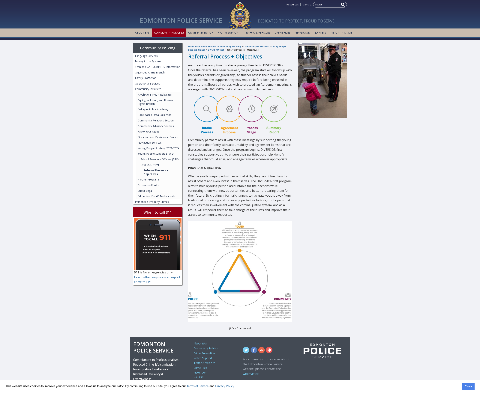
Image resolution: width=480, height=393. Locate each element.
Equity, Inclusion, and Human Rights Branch (155, 102)
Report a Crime (341, 32)
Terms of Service (198, 386)
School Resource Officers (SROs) (160, 159)
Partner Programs (149, 179)
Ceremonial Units (148, 185)
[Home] (240, 15)
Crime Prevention (201, 32)
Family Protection (145, 78)
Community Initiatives (256, 46)
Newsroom (302, 32)
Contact (307, 4)
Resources (292, 4)
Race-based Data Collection (155, 115)
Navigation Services (150, 142)
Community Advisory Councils (156, 126)
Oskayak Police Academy (153, 109)
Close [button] (468, 386)
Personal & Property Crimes (152, 202)
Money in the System (148, 61)
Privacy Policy (224, 386)
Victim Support (229, 32)
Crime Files (282, 32)
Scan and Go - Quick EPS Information (157, 67)
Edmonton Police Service (202, 46)
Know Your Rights (148, 131)
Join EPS (320, 32)
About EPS (142, 32)
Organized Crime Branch (150, 72)
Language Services (146, 56)
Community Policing (169, 32)
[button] (236, 386)
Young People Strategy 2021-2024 (158, 148)
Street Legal (145, 190)
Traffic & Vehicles (257, 32)
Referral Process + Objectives (242, 49)
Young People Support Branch (156, 153)
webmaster (251, 374)
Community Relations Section (156, 120)
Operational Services (147, 83)
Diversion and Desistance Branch (158, 137)
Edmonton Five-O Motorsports (156, 196)
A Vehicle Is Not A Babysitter (155, 94)
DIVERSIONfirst (216, 49)
